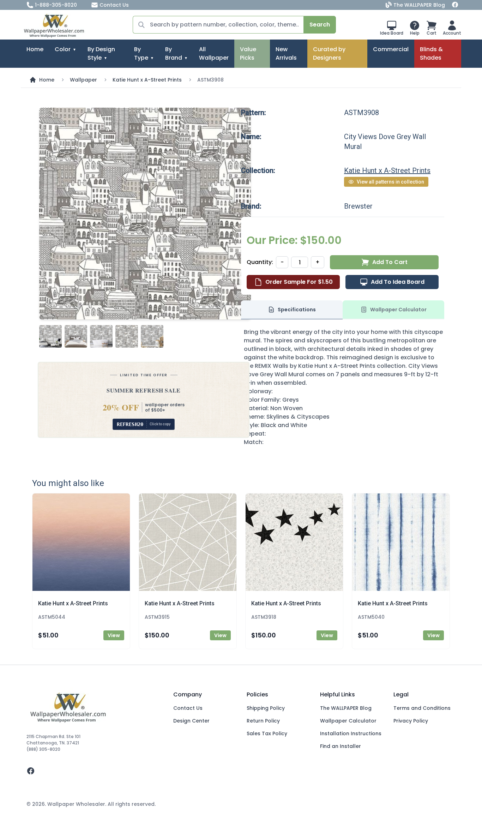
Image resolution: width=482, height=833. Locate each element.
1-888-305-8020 (56, 4)
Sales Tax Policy (267, 733)
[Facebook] (455, 4)
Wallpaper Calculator (348, 720)
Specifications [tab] (297, 309)
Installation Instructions (350, 733)
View (114, 635)
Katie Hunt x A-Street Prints (147, 79)
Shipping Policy (266, 708)
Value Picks (248, 53)
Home (34, 49)
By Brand (173, 53)
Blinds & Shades (431, 53)
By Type (141, 53)
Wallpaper (83, 79)
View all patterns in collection (390, 182)
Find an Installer (340, 746)
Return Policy (263, 720)
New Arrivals (286, 53)
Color (63, 49)
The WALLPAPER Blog (419, 4)
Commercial (391, 49)
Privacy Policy (410, 720)
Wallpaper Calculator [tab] (398, 309)
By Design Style (101, 53)
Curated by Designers (329, 53)
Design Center (191, 720)
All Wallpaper (214, 53)
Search (319, 24)
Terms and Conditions (422, 708)
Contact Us (114, 4)
